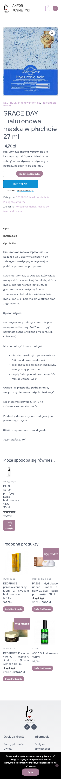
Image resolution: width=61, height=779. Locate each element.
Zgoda (30, 772)
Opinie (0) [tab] (9, 243)
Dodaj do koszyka (29, 173)
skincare (17, 211)
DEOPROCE (10, 102)
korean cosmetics (26, 206)
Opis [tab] (6, 228)
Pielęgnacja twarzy (14, 202)
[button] (52, 33)
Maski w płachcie (29, 102)
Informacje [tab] (10, 235)
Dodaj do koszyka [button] (9, 525)
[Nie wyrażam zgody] (57, 765)
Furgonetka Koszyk (25, 190)
